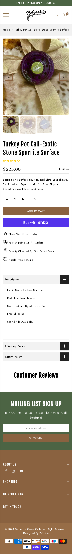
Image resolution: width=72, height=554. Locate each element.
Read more (36, 189)
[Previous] (9, 77)
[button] (12, 161)
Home (6, 30)
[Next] (63, 77)
